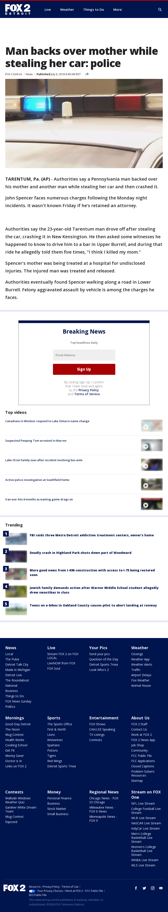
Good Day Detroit (18, 724)
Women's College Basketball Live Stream (143, 851)
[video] (152, 426)
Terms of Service (87, 394)
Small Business (57, 814)
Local (9, 654)
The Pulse (12, 659)
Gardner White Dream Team (20, 809)
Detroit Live (13, 675)
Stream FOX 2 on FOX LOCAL (62, 656)
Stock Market (56, 809)
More (117, 9)
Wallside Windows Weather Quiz (18, 800)
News (29, 74)
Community (139, 750)
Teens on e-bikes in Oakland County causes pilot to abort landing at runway (93, 605)
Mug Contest (14, 734)
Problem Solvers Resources (142, 773)
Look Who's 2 (99, 670)
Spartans (53, 745)
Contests (95, 740)
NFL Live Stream (143, 803)
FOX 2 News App (143, 740)
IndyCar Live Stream (145, 828)
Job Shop (137, 745)
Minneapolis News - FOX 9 (103, 818)
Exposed (11, 822)
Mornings (14, 717)
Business (11, 691)
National (11, 685)
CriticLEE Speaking (102, 729)
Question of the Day (103, 659)
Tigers (51, 756)
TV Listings (97, 734)
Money (54, 792)
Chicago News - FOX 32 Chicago (103, 800)
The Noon (12, 729)
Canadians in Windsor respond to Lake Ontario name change (47, 421)
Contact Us (139, 729)
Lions (51, 734)
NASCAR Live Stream (146, 823)
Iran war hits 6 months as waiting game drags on (39, 499)
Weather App (140, 659)
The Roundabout (17, 680)
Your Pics (98, 647)
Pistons (52, 750)
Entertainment (104, 717)
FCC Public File (141, 756)
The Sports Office (59, 724)
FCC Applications (143, 761)
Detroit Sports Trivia (103, 664)
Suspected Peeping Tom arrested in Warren (35, 441)
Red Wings (54, 761)
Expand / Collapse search (160, 9)
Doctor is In (13, 761)
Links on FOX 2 (15, 766)
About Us (140, 717)
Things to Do (14, 696)
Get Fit (10, 750)
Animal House (141, 685)
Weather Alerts (141, 664)
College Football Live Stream (146, 811)
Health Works (14, 740)
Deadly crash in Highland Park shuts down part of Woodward (80, 553)
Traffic (135, 670)
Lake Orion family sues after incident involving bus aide (43, 460)
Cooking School (16, 745)
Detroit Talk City (16, 664)
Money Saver (14, 756)
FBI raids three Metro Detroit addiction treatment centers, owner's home (92, 535)
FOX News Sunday (18, 701)
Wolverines (55, 740)
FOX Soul (53, 668)
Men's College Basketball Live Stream (141, 838)
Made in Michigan (17, 670)
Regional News (104, 792)
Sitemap (137, 781)
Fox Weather (140, 680)
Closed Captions (142, 766)
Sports (53, 717)
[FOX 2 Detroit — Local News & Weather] (19, 9)
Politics (10, 706)
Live (51, 647)
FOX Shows (97, 724)
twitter (144, 888)
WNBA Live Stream (144, 860)
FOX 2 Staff (139, 724)
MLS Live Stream (143, 865)
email (161, 888)
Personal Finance (59, 798)
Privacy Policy (89, 390)
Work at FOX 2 (141, 734)
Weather (139, 647)
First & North (56, 729)
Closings (137, 654)
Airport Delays (141, 675)
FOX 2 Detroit (13, 74)
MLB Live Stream (143, 818)
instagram (152, 888)
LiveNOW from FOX (61, 663)
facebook (136, 888)
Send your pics (99, 654)
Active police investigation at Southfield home (37, 480)
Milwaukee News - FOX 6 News (102, 809)
